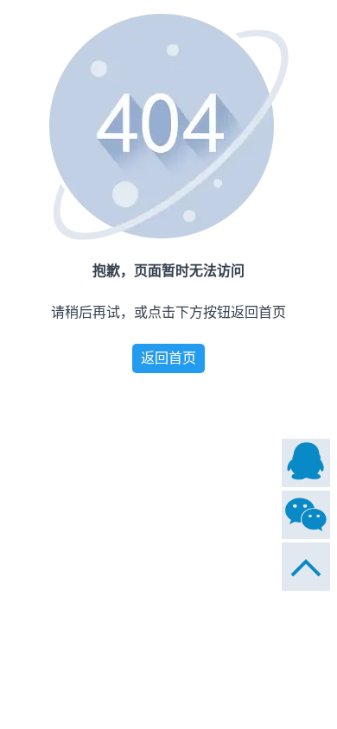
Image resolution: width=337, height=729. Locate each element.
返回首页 (168, 358)
